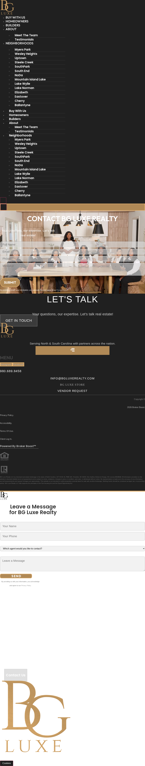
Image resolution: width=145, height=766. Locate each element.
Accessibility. (6, 423)
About (11, 29)
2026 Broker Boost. (136, 407)
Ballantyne (22, 105)
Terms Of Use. (7, 431)
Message (4, 554)
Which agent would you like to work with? (20, 544)
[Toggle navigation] (3, 200)
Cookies (6, 763)
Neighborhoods (19, 43)
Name (3, 520)
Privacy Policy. (7, 415)
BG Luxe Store (72, 384)
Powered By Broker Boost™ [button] (18, 446)
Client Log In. (6, 439)
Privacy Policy (61, 290)
